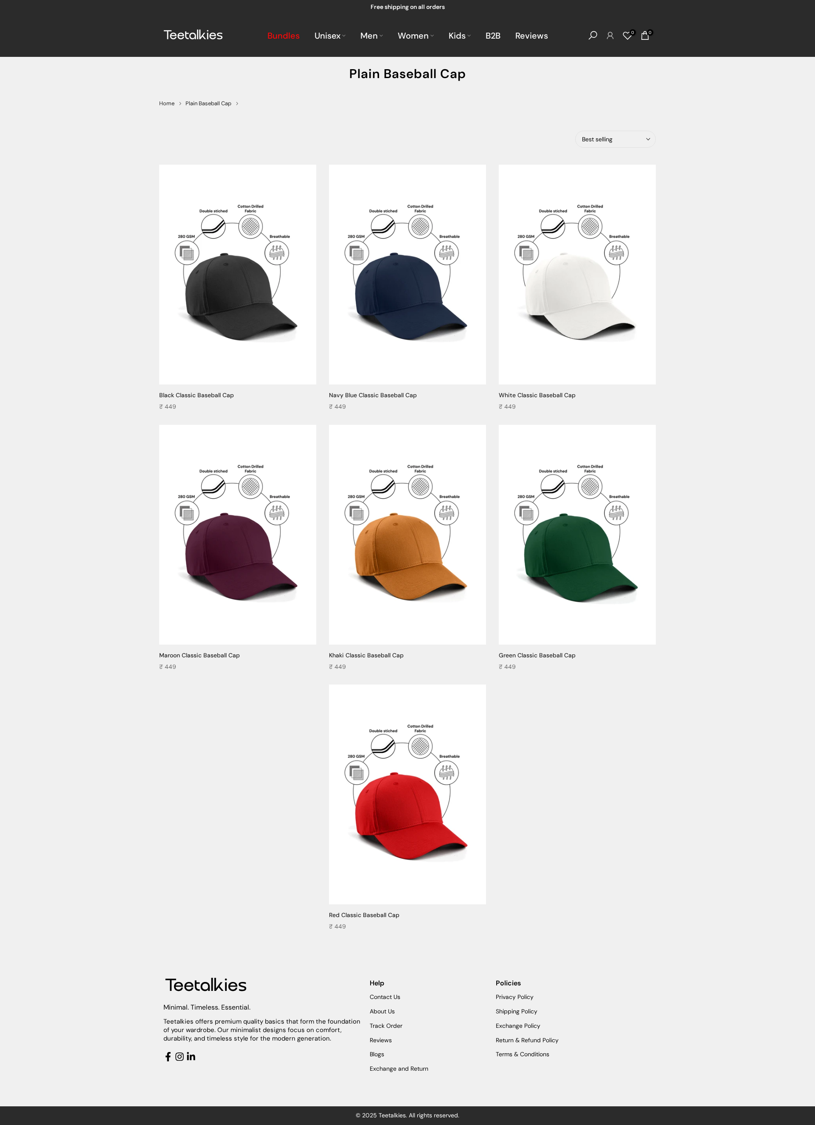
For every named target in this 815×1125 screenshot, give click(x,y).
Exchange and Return (399, 1068)
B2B (493, 35)
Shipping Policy (516, 1011)
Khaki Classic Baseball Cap (366, 655)
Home (166, 103)
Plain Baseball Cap (208, 103)
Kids (457, 35)
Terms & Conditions (522, 1054)
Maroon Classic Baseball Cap (199, 655)
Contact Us (385, 997)
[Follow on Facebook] (168, 1056)
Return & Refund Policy (527, 1040)
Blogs (377, 1054)
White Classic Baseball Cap (537, 395)
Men (369, 35)
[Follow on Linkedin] (191, 1056)
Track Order (386, 1026)
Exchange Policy (518, 1026)
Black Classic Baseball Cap (196, 395)
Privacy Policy (515, 997)
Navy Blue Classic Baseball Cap (373, 395)
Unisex (327, 35)
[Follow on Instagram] (179, 1056)
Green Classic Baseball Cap (537, 655)
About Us (382, 1011)
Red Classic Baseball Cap (364, 915)
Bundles (283, 35)
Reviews (531, 35)
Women (413, 35)
